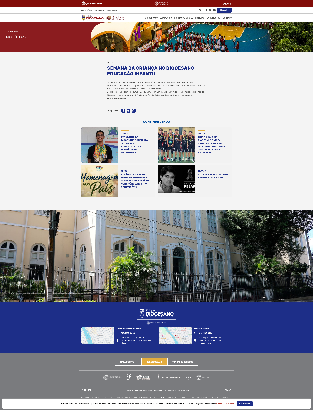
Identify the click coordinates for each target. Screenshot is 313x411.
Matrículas (224, 10)
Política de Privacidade (225, 404)
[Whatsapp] (134, 111)
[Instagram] (210, 10)
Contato (227, 18)
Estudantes (99, 10)
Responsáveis (86, 10)
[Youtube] (214, 10)
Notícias (199, 18)
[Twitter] (128, 111)
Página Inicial (13, 32)
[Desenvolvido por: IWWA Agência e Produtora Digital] (228, 390)
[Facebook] (206, 10)
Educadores (112, 10)
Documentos (213, 18)
